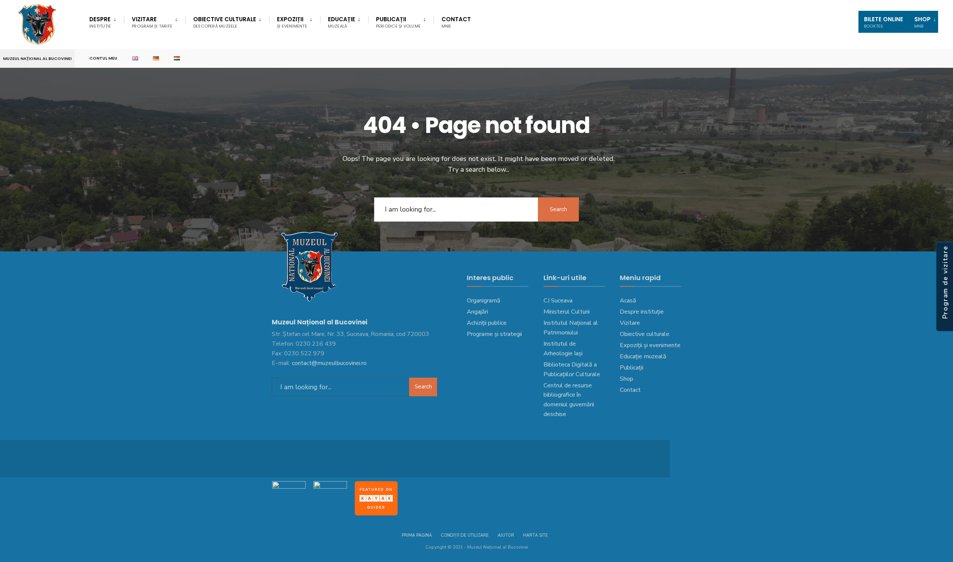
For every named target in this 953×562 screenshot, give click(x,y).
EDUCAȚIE (341, 22)
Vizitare (152, 22)
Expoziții (292, 22)
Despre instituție (642, 312)
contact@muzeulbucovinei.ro (329, 363)
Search (558, 209)
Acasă (628, 300)
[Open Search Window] (935, 58)
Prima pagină (417, 535)
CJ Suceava (558, 300)
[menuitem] (106, 20)
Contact (456, 22)
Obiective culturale (224, 22)
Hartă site (535, 535)
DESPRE (100, 22)
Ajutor (506, 535)
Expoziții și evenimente (650, 345)
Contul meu (103, 58)
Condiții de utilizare (465, 535)
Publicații (398, 22)
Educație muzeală (643, 356)
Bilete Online (883, 22)
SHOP (922, 22)
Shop (626, 379)
